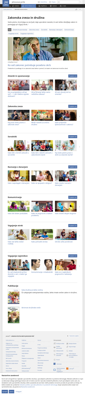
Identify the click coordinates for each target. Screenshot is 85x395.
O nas (39, 344)
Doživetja (40, 368)
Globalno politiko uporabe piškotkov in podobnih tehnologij (38, 385)
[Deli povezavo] (76, 9)
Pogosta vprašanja (42, 348)
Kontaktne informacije (43, 353)
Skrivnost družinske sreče (31, 307)
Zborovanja (40, 363)
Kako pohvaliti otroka (39, 242)
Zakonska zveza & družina (12, 361)
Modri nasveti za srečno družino (40, 123)
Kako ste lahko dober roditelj (16, 243)
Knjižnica (24, 340)
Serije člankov (25, 353)
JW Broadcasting (26, 368)
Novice (39, 340)
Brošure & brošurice (27, 348)
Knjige (23, 346)
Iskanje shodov (71, 344)
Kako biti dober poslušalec (18, 213)
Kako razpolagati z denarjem (18, 183)
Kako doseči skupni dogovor (65, 213)
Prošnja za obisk (42, 350)
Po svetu (40, 370)
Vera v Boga (9, 368)
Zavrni (11, 391)
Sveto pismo (25, 343)
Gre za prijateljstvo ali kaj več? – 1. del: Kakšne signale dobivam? (18, 94)
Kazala (23, 363)
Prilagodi (18, 391)
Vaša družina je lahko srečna (32, 290)
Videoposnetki (25, 371)
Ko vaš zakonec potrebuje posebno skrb (29, 65)
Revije (23, 356)
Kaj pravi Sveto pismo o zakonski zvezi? (16, 123)
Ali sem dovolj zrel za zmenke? (63, 93)
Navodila (24, 366)
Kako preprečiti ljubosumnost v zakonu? (64, 123)
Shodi (39, 358)
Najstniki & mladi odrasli (12, 363)
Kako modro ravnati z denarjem (63, 184)
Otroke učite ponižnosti (64, 242)
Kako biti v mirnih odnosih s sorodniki (18, 154)
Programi (24, 361)
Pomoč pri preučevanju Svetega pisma (11, 355)
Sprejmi (4, 391)
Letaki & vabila (25, 351)
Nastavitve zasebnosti (28, 387)
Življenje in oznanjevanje (28, 358)
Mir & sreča (8, 358)
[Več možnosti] (80, 9)
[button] (28, 6)
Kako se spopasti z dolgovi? (41, 183)
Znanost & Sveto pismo (11, 371)
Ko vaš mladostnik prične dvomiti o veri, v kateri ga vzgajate (17, 274)
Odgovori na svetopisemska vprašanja (12, 344)
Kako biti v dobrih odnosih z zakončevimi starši (41, 154)
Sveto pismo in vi (7, 9)
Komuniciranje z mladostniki (42, 272)
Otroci (7, 366)
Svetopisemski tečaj (11, 351)
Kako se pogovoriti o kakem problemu (41, 214)
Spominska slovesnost (43, 360)
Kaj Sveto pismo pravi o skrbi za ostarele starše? (64, 154)
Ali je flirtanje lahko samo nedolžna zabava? (40, 93)
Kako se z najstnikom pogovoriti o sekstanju (63, 273)
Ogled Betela (41, 355)
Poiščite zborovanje (58, 347)
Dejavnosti (40, 365)
